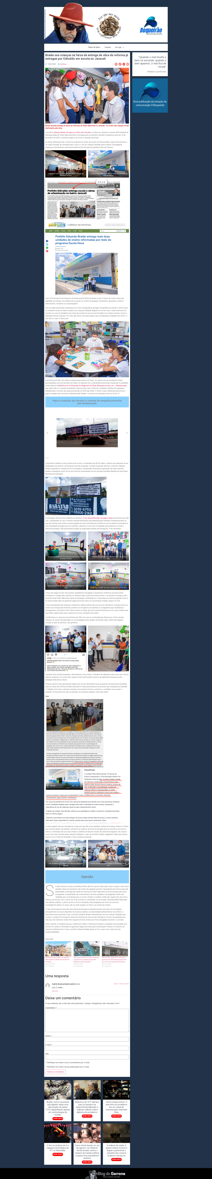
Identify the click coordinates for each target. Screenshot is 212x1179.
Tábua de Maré (94, 47)
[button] (116, 64)
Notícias (63, 64)
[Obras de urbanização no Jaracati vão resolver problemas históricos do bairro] (58, 948)
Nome (48, 1036)
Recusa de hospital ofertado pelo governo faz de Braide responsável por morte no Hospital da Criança (114, 959)
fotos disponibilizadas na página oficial (97, 518)
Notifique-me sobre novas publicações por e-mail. (68, 1067)
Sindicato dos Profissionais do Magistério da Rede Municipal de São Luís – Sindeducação (92, 386)
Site (46, 1054)
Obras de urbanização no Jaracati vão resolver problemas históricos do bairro (57, 959)
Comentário (51, 1008)
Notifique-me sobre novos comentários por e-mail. (68, 1062)
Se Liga (118, 47)
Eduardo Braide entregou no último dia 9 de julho (72, 132)
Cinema (108, 47)
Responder (55, 991)
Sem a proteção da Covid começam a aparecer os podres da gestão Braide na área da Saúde (86, 959)
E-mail (48, 1045)
